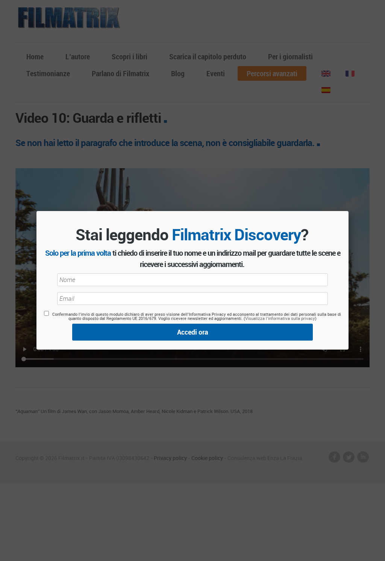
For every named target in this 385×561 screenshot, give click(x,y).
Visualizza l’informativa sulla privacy (280, 318)
